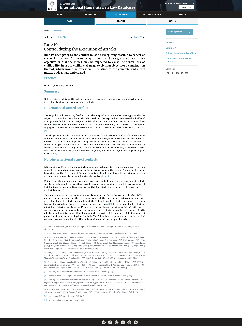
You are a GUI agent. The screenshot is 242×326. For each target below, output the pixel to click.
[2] (45, 130)
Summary (171, 48)
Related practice (175, 32)
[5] (55, 141)
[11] (76, 219)
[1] (56, 124)
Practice (170, 42)
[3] (102, 135)
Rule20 (138, 36)
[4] (67, 138)
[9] (64, 190)
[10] (110, 204)
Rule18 (62, 36)
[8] (108, 176)
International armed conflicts (181, 53)
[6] (56, 153)
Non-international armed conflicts (179, 60)
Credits (177, 3)
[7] (97, 173)
